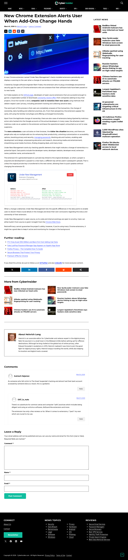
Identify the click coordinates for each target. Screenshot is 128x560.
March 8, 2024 (80, 374)
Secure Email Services (97, 524)
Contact (7, 529)
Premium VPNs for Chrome (17, 256)
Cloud (71, 537)
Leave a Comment (35, 26)
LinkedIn (58, 263)
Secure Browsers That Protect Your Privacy (23, 252)
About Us (7, 524)
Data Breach (52, 527)
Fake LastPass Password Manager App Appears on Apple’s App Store (33, 245)
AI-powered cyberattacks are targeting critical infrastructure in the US (111, 106)
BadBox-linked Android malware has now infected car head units (29, 290)
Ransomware (53, 529)
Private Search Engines (97, 537)
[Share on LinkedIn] (10, 31)
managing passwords (42, 137)
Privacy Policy (50, 555)
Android (72, 529)
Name (7, 472)
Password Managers (96, 527)
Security (51, 524)
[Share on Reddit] (14, 31)
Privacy (71, 524)
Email (7, 483)
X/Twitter (44, 263)
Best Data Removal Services (99, 539)
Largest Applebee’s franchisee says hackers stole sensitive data (72, 311)
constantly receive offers (47, 97)
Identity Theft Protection (98, 534)
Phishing (72, 534)
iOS (70, 532)
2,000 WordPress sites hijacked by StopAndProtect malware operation (112, 133)
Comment (9, 443)
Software (51, 534)
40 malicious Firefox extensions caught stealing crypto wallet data (112, 120)
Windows (51, 537)
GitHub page (28, 95)
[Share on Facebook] (18, 31)
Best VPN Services (96, 532)
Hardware (72, 527)
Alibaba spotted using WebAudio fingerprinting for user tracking (28, 300)
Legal (50, 532)
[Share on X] (5, 31)
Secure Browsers (95, 529)
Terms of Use (60, 555)
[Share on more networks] (22, 31)
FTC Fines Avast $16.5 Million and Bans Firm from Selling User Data (32, 242)
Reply (81, 389)
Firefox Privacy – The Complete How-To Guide (25, 249)
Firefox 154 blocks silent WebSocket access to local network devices (110, 145)
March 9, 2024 (80, 398)
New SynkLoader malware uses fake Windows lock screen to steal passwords (72, 290)
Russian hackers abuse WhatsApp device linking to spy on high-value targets (72, 300)
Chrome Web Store (53, 222)
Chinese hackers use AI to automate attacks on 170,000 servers (29, 311)
